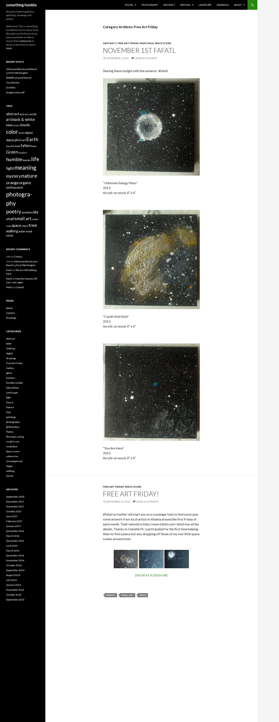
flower (34, 146)
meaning (25, 167)
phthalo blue (12, 426)
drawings (11, 358)
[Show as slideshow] (151, 575)
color (12, 131)
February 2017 (14, 521)
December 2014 (15, 555)
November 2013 (15, 589)
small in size (12, 441)
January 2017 (13, 526)
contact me (25, 40)
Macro (9, 402)
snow (8, 226)
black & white (23, 119)
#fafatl (111, 595)
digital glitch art (16, 140)
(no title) (10, 87)
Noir (8, 412)
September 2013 (15, 599)
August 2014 (13, 575)
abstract (110, 43)
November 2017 (15, 506)
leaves (27, 160)
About (238, 4)
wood (29, 231)
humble (14, 159)
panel (20, 187)
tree (32, 225)
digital (29, 132)
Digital (129, 4)
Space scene (163, 43)
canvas (15, 125)
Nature (10, 407)
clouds (25, 125)
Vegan (9, 466)
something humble (21, 5)
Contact (18, 256)
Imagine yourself (15, 92)
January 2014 (13, 584)
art (8, 119)
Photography (150, 4)
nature (29, 175)
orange (12, 182)
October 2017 (13, 511)
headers (22, 152)
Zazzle (9, 475)
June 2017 (12, 516)
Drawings (223, 4)
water (22, 231)
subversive (12, 456)
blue (9, 125)
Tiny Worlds (12, 82)
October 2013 (13, 594)
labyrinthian (12, 387)
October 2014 (13, 565)
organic (25, 182)
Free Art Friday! (131, 494)
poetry (13, 211)
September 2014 (15, 570)
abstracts (24, 114)
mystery (13, 176)
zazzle (9, 235)
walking (12, 231)
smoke (35, 219)
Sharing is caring (15, 436)
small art (127, 595)
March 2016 (12, 535)
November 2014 (15, 560)
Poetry (9, 431)
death (21, 132)
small (10, 219)
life (35, 159)
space (143, 595)
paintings (147, 43)
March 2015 (12, 550)
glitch (9, 372)
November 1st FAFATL (139, 50)
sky (35, 212)
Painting (185, 4)
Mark (9, 48)
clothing (10, 348)
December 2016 (15, 531)
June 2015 (12, 545)
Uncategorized (14, 461)
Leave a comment (146, 58)
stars (24, 225)
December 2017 (15, 501)
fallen (25, 145)
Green (12, 151)
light (10, 168)
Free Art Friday (128, 43)
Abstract (169, 4)
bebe (8, 343)
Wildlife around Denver (19, 77)
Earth (32, 139)
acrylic (33, 114)
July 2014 (11, 580)
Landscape (205, 4)
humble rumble (14, 382)
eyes (17, 146)
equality (10, 146)
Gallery (10, 368)
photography (13, 421)
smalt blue (11, 446)
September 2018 (15, 496)
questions (27, 212)
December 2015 (15, 540)
